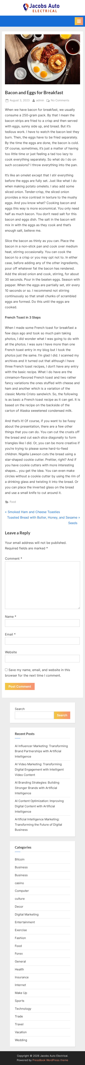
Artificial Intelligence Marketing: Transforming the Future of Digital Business (38, 824)
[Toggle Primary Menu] (79, 21)
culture (20, 899)
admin (40, 100)
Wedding (21, 1040)
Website (11, 652)
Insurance (22, 977)
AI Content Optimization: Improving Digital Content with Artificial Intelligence (39, 806)
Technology (23, 1008)
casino (19, 883)
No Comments (60, 101)
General (20, 961)
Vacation (21, 1032)
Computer (22, 891)
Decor (19, 906)
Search (20, 709)
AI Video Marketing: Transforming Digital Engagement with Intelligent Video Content (39, 769)
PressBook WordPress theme (50, 1060)
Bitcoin (20, 859)
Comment (13, 558)
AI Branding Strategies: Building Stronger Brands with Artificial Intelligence (37, 788)
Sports (19, 1001)
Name (10, 617)
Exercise (21, 930)
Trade (19, 1016)
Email (10, 634)
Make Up (21, 993)
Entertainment (25, 922)
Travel (19, 1024)
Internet (20, 985)
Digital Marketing (27, 914)
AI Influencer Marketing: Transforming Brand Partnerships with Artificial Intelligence (41, 751)
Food (13, 501)
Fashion (20, 938)
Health (19, 969)
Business (21, 867)
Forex (19, 953)
